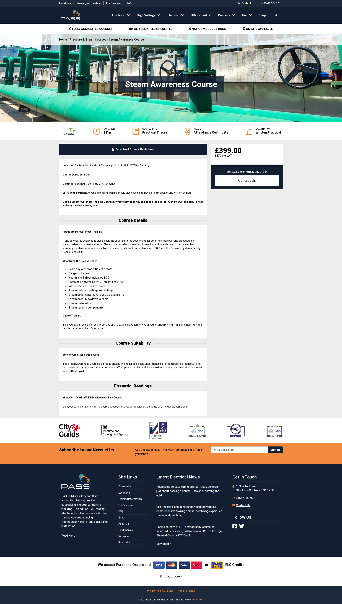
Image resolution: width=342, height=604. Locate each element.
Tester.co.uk (198, 599)
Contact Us (248, 3)
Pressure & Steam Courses (87, 39)
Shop (262, 15)
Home (63, 39)
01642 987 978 (271, 3)
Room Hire (124, 542)
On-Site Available (259, 29)
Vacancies (124, 536)
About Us (123, 523)
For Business (113, 3)
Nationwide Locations (208, 29)
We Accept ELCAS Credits (152, 29)
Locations (65, 3)
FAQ (129, 3)
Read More (68, 535)
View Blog (163, 544)
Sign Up (275, 449)
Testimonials (126, 530)
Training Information (88, 3)
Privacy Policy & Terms (160, 590)
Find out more (170, 576)
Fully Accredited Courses (92, 29)
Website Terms (186, 590)
